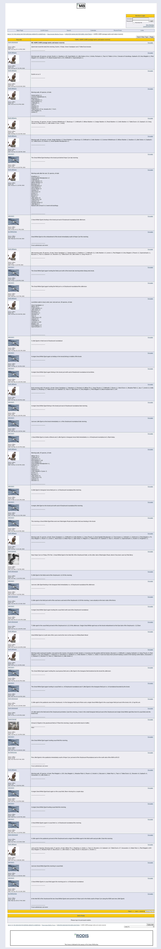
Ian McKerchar (12, 232)
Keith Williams (12, 52)
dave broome (12, 551)
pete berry (11, 154)
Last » (137, 911)
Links (142, 30)
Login (151, 21)
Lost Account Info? (148, 26)
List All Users (44, 30)
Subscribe (150, 925)
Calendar (93, 30)
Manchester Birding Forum (55, 34)
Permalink (150, 42)
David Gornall (12, 719)
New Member (150, 25)
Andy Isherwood (13, 42)
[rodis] (81, 935)
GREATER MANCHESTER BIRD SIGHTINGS (78, 34)
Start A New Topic (142, 37)
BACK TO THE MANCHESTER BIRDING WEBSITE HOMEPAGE (27, 34)
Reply (152, 37)
